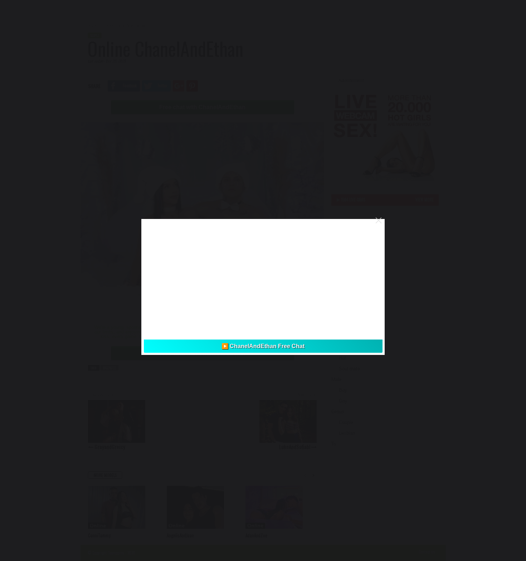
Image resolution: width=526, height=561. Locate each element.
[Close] (378, 220)
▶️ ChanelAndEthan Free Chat (263, 346)
